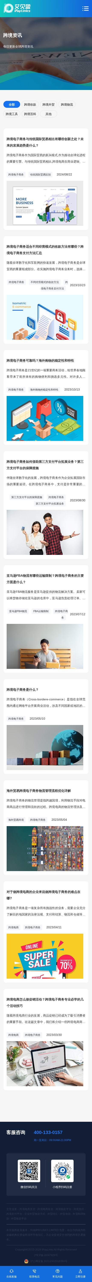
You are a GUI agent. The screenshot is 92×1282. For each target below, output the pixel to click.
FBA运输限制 (41, 611)
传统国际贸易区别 (40, 174)
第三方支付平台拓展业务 (50, 503)
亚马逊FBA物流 (18, 611)
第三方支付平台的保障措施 (26, 497)
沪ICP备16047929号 (46, 1255)
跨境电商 (13, 927)
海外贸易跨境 (16, 819)
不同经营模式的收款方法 (45, 282)
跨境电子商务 (16, 174)
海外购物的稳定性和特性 (44, 389)
